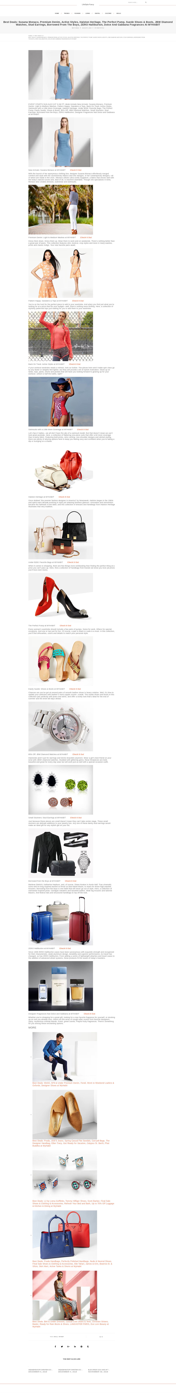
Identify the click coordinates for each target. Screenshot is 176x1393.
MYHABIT (61, 1336)
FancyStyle (100, 28)
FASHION (77, 13)
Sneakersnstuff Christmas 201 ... (40, 1370)
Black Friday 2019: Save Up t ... (99, 1370)
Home (57, 13)
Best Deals (75, 28)
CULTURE (108, 13)
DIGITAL (97, 13)
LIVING (88, 13)
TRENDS (67, 13)
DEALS (119, 13)
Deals (56, 1336)
